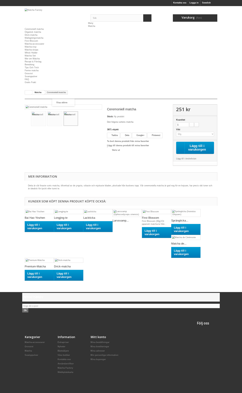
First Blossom (31, 41)
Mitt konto (98, 337)
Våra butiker (64, 355)
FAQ (27, 79)
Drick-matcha (31, 35)
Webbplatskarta (65, 372)
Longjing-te (60, 217)
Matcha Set (30, 55)
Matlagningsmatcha (34, 38)
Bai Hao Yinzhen (35, 217)
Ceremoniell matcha (34, 29)
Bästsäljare (63, 351)
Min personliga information (104, 355)
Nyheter (61, 346)
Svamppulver (31, 76)
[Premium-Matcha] (39, 260)
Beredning (29, 64)
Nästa (97, 119)
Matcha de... (179, 243)
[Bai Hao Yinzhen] (39, 211)
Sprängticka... (179, 220)
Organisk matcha (33, 32)
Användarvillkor (66, 363)
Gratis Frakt (30, 82)
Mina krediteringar (100, 346)
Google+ (140, 135)
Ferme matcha (32, 70)
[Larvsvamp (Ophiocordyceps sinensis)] (127, 213)
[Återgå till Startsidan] (28, 92)
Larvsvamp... (121, 220)
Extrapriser (63, 342)
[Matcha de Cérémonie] (186, 237)
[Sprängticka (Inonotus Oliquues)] (186, 213)
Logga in (194, 2)
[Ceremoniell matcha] (38, 118)
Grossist (29, 73)
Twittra (114, 135)
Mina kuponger (98, 359)
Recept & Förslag (33, 61)
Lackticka (89, 217)
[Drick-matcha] (68, 260)
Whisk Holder (31, 52)
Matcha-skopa (31, 50)
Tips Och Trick (32, 67)
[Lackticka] (98, 211)
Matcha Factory (65, 368)
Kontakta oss (179, 2)
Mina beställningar (100, 342)
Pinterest (155, 135)
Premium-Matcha (35, 266)
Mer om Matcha (32, 58)
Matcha (91, 26)
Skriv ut (116, 150)
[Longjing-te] (68, 211)
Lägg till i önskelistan (186, 158)
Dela (126, 135)
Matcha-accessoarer (34, 44)
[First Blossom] (156, 211)
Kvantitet (180, 120)
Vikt (178, 129)
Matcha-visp (30, 47)
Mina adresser (98, 351)
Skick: (110, 116)
